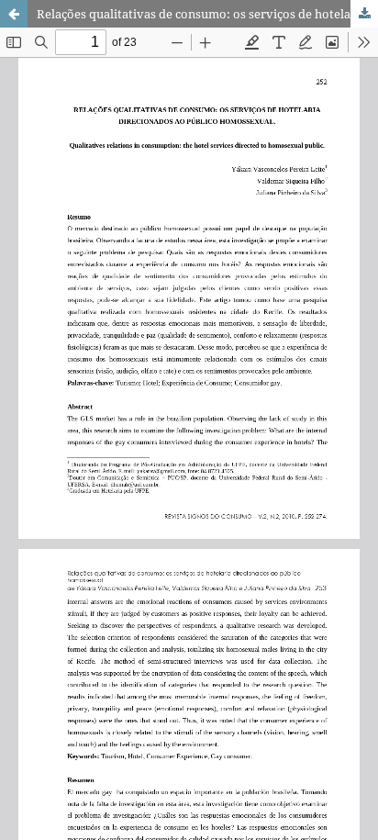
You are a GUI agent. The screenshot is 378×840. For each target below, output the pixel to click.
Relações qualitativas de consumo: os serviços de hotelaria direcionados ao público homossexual (207, 14)
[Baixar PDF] (364, 14)
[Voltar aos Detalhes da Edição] (14, 14)
